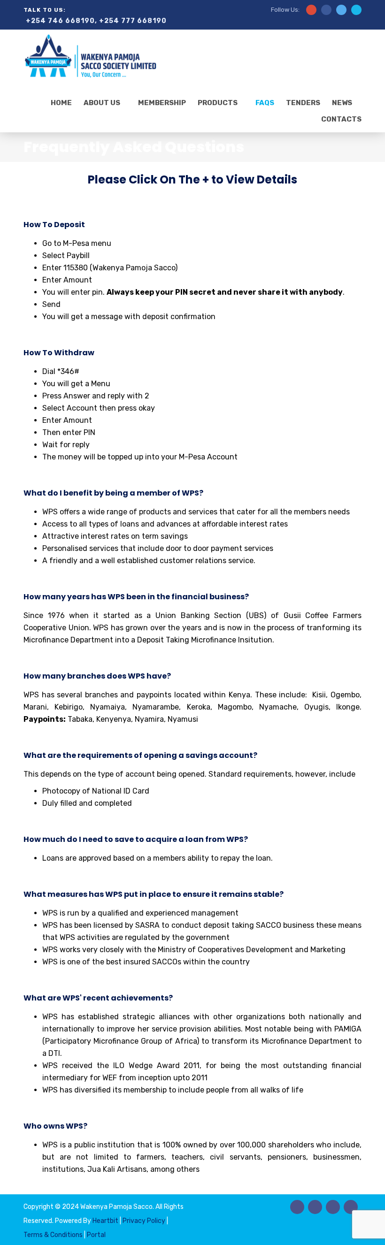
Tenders (303, 103)
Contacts (341, 119)
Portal (96, 1235)
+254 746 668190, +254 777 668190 (96, 21)
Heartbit (106, 1221)
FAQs (264, 103)
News (342, 103)
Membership (162, 103)
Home (61, 103)
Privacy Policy (144, 1221)
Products (218, 103)
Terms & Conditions (53, 1235)
